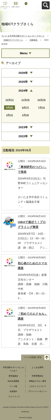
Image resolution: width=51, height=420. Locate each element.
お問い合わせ (16, 7)
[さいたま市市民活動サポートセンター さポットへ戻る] (26, 3)
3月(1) (9, 115)
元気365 (29, 417)
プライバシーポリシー (37, 391)
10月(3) (41, 100)
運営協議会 (13, 376)
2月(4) (25, 115)
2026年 (23, 72)
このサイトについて (5, 7)
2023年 (23, 127)
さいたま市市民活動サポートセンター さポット (23, 36)
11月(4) (25, 100)
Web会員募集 (13, 381)
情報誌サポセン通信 (37, 381)
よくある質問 (37, 367)
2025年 (23, 81)
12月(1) (9, 100)
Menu (23, 53)
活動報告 (34, 40)
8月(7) (25, 107)
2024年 (23, 90)
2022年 (23, 136)
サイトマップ (14, 396)
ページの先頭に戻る (32, 357)
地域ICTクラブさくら (13, 40)
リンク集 (13, 386)
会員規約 (13, 391)
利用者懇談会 (37, 376)
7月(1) (41, 107)
